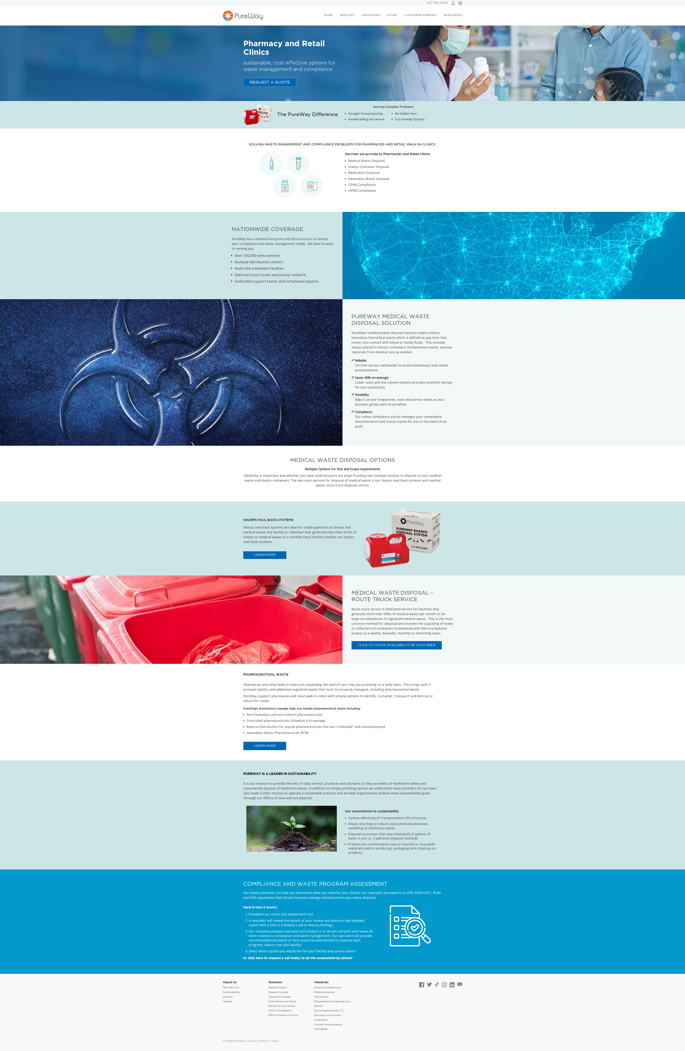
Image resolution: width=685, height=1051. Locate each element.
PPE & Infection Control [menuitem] (283, 1015)
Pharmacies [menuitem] (321, 997)
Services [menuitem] (347, 15)
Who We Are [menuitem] (231, 988)
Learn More (265, 746)
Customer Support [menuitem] (420, 15)
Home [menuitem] (328, 15)
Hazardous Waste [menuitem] (279, 997)
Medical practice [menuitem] (324, 992)
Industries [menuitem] (371, 15)
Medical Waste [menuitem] (277, 988)
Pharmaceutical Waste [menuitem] (282, 1001)
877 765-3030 (437, 3)
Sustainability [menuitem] (231, 992)
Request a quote (270, 82)
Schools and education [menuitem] (328, 1025)
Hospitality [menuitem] (321, 1020)
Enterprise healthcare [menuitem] (327, 988)
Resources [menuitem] (453, 15)
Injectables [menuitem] (321, 1029)
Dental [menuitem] (318, 1006)
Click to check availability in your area (396, 645)
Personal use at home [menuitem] (327, 1015)
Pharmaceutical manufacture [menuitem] (332, 1001)
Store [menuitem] (392, 15)
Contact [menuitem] (228, 997)
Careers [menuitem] (227, 1001)
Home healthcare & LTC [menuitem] (329, 1011)
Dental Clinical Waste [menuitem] (281, 1006)
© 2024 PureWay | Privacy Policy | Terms (251, 1041)
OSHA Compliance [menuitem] (279, 1011)
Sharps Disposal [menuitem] (278, 992)
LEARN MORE (265, 555)
